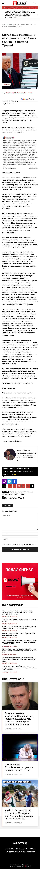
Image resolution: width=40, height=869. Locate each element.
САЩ (16, 494)
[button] (35, 3)
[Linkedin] (23, 486)
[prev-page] (2, 15)
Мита (11, 494)
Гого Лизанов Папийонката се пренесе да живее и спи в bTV (20, 620)
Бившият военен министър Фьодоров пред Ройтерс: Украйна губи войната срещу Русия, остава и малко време (18, 612)
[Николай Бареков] (10, 455)
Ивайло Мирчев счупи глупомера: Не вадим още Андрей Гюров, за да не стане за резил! (19, 627)
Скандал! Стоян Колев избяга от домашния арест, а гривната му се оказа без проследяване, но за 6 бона (19, 650)
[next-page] (37, 15)
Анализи (10, 24)
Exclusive (13, 492)
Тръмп (22, 494)
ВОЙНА (30, 492)
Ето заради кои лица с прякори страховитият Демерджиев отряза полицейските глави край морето (19, 659)
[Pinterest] (14, 486)
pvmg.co (28, 866)
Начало (4, 24)
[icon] (4, 482)
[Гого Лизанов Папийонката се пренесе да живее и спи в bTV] (20, 747)
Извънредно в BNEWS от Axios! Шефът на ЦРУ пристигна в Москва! (18, 634)
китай (5, 494)
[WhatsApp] (19, 486)
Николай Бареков (10, 104)
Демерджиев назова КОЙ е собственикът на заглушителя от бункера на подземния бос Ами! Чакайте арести (19, 668)
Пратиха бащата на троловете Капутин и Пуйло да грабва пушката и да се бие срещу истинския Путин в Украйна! (19, 642)
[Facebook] (17, 460)
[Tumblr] (28, 486)
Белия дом (22, 492)
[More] (32, 486)
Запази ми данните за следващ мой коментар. (19, 544)
